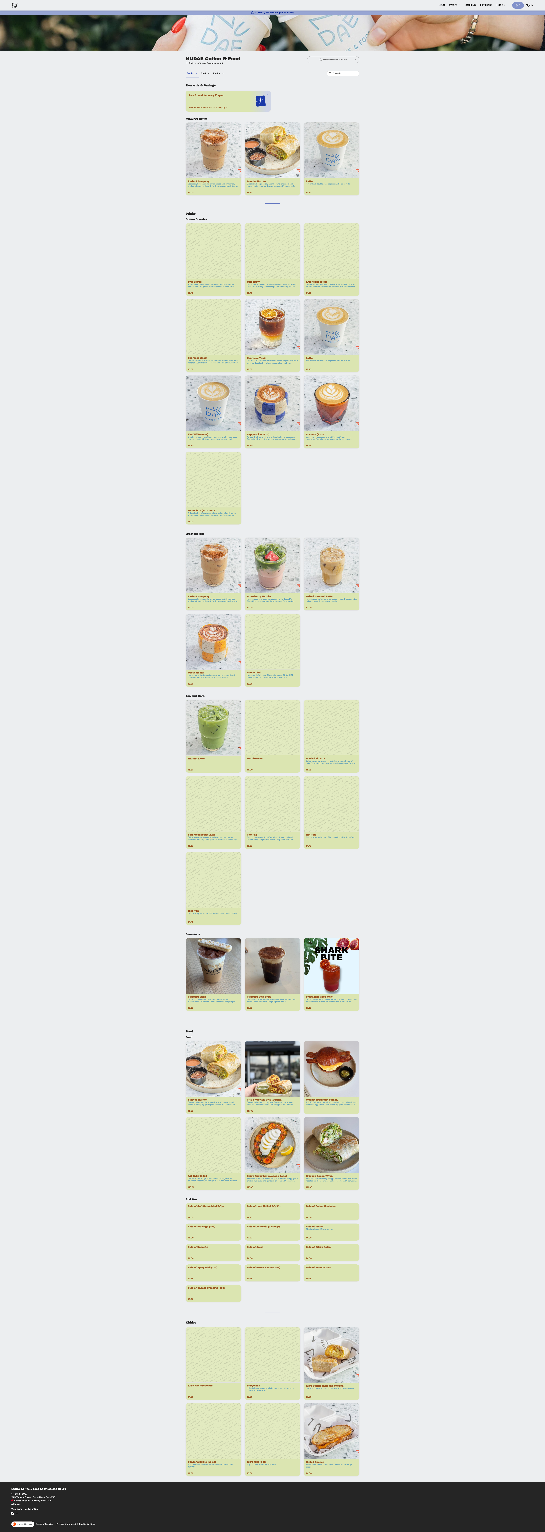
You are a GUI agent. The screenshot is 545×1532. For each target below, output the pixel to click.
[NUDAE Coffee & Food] (14, 5)
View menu (16, 1509)
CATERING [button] (470, 5)
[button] (455, 5)
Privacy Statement (66, 1524)
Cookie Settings (87, 1524)
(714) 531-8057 (19, 1494)
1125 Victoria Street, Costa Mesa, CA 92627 (33, 1497)
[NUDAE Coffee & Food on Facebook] (16, 1514)
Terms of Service (44, 1524)
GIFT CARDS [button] (486, 5)
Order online (31, 1509)
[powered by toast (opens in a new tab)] (23, 1524)
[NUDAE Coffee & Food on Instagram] (13, 1514)
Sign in (529, 5)
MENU (442, 5)
